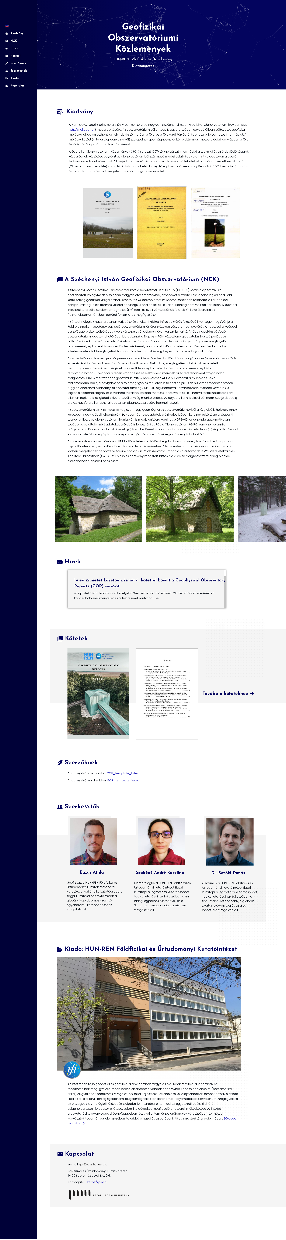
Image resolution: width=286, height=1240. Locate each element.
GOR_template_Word (123, 780)
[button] (228, 694)
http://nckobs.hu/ (82, 130)
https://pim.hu (97, 1182)
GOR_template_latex (122, 773)
